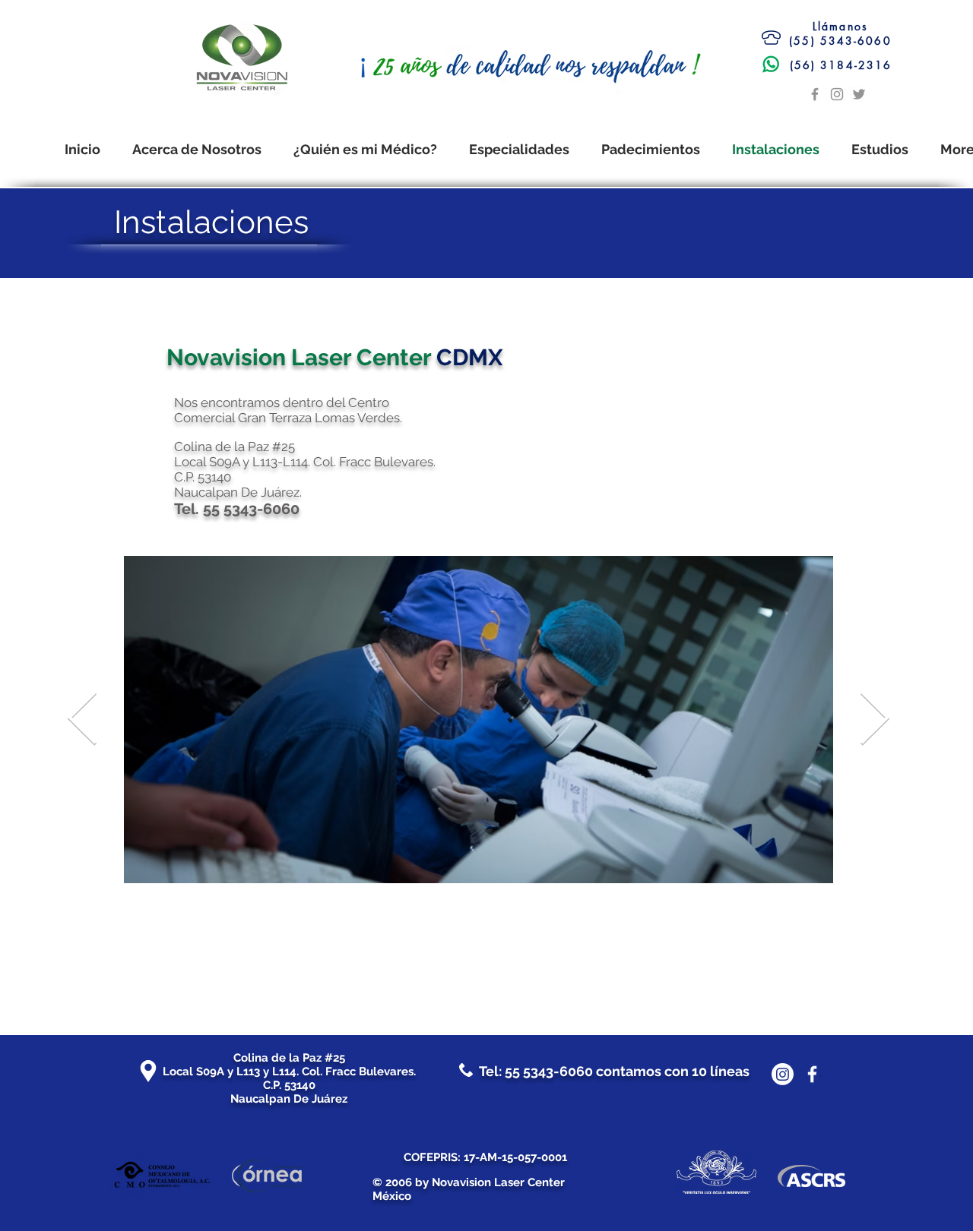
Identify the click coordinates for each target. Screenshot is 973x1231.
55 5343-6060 (549, 1071)
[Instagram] (783, 1074)
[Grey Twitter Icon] (859, 94)
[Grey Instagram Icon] (837, 94)
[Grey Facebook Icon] (815, 94)
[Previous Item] (82, 719)
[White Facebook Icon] (812, 1074)
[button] (650, 149)
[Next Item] (874, 719)
